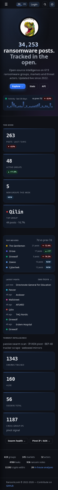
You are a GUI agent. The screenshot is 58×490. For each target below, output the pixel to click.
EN (19, 4)
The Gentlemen (17, 245)
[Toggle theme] (52, 4)
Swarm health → (17, 440)
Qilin (11, 309)
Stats (32, 86)
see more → (45, 279)
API (44, 86)
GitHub (10, 485)
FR (24, 4)
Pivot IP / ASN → (41, 440)
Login (34, 4)
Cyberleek (14, 267)
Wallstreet (14, 299)
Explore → (17, 86)
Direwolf (13, 256)
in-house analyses (42, 467)
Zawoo (12, 262)
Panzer (12, 289)
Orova (12, 251)
